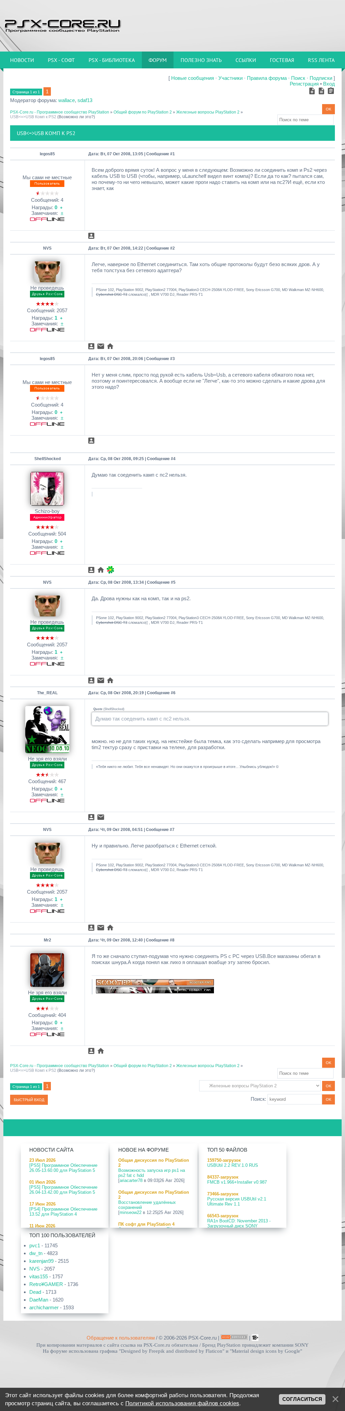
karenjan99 (41, 1261)
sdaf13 (84, 100)
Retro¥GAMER (46, 1284)
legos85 (47, 154)
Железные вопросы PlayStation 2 (208, 112)
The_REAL (47, 693)
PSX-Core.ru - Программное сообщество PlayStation (59, 112)
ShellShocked (47, 458)
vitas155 (38, 1276)
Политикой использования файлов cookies (182, 1403)
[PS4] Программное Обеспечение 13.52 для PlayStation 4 (63, 1212)
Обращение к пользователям (121, 1338)
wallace (66, 100)
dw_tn (35, 1253)
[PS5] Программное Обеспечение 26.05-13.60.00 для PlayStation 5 (63, 1168)
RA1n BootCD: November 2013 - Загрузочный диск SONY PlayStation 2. (239, 1225)
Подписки (321, 78)
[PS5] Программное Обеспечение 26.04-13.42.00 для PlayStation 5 (63, 1190)
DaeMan (38, 1300)
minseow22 (131, 1212)
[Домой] (62, 25)
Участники (230, 78)
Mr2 (47, 940)
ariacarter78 (131, 1180)
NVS (47, 248)
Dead (35, 1292)
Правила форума (267, 78)
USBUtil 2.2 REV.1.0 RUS (232, 1165)
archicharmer (44, 1307)
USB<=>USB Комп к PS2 (33, 117)
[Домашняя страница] (110, 346)
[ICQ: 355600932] (110, 570)
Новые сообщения (192, 78)
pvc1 (34, 1245)
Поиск (298, 78)
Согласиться (302, 1399)
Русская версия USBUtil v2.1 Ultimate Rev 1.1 (236, 1201)
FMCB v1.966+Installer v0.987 (237, 1182)
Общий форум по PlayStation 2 (143, 112)
